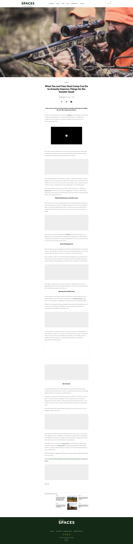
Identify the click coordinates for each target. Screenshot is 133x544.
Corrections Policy (78, 531)
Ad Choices (59, 531)
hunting (69, 115)
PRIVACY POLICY (66, 540)
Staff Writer (62, 97)
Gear (67, 3)
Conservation (74, 3)
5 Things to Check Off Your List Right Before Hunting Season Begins (61, 506)
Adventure (51, 3)
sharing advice (61, 445)
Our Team (82, 3)
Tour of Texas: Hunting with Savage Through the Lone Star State (83, 498)
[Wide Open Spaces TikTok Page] (109, 3)
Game (63, 3)
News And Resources (29, 6)
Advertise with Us (67, 531)
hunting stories (78, 298)
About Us (52, 531)
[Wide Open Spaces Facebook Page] (105, 3)
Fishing (58, 3)
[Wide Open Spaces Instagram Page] (107, 3)
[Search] (110, 1)
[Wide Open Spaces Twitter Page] (110, 3)
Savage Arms (48, 190)
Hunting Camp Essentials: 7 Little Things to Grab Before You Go (83, 506)
